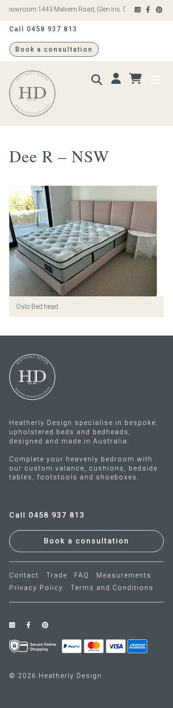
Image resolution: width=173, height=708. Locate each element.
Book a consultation (54, 49)
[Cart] (136, 79)
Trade (56, 575)
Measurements (123, 575)
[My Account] (117, 79)
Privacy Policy (36, 587)
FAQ (81, 575)
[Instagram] (138, 10)
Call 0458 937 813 (43, 29)
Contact (24, 575)
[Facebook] (148, 10)
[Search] (98, 79)
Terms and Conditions (112, 587)
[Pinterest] (160, 10)
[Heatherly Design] (46, 94)
